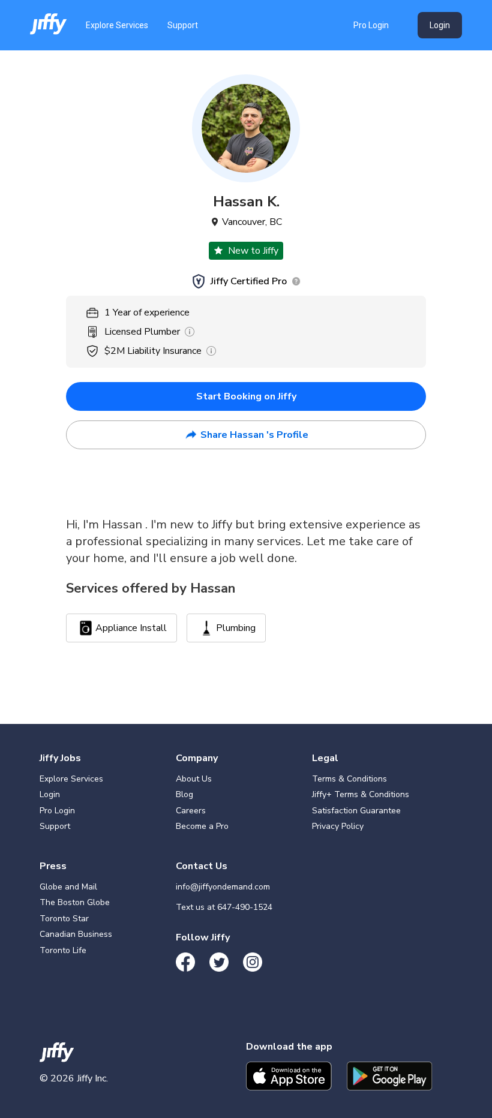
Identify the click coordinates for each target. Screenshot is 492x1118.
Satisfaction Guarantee (356, 810)
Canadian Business (76, 934)
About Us (194, 779)
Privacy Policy (338, 826)
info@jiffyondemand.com (223, 886)
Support (182, 25)
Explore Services (117, 25)
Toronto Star (64, 918)
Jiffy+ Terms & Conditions (360, 794)
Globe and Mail (68, 886)
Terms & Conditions (349, 779)
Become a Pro (202, 826)
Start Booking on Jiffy (246, 396)
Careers (191, 810)
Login (440, 25)
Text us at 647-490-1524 (224, 907)
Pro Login (371, 25)
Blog (184, 794)
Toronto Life (63, 950)
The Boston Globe (75, 902)
